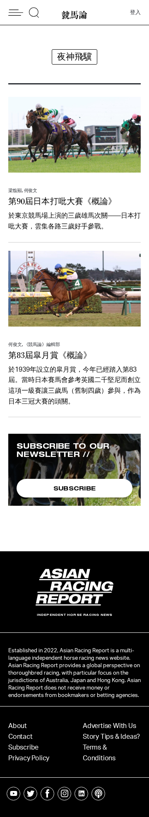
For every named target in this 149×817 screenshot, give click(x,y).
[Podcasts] (98, 793)
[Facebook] (47, 793)
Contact (20, 736)
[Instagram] (64, 793)
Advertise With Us (109, 726)
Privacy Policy (28, 758)
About (17, 726)
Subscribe (23, 747)
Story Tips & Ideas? (111, 736)
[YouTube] (13, 793)
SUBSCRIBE (74, 488)
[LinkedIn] (81, 793)
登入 (135, 12)
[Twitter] (30, 793)
